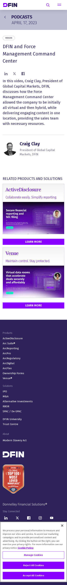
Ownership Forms (13, 373)
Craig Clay (30, 144)
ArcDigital (8, 363)
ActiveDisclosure (13, 338)
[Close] (62, 525)
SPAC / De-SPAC (12, 411)
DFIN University (12, 419)
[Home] (12, 5)
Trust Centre (10, 424)
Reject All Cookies (33, 565)
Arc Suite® (9, 343)
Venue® (7, 378)
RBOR (6, 406)
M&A (6, 396)
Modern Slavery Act (15, 440)
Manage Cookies (33, 555)
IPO (5, 391)
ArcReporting (11, 348)
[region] (33, 552)
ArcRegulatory (11, 358)
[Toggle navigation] (59, 5)
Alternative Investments (18, 401)
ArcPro (7, 353)
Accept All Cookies (33, 575)
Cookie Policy (25, 548)
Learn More (33, 241)
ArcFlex (7, 368)
